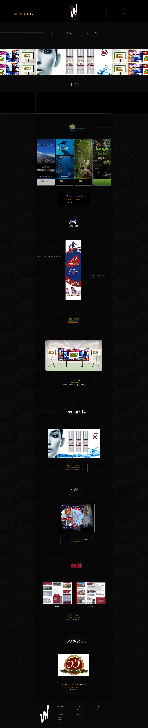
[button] (74, 62)
